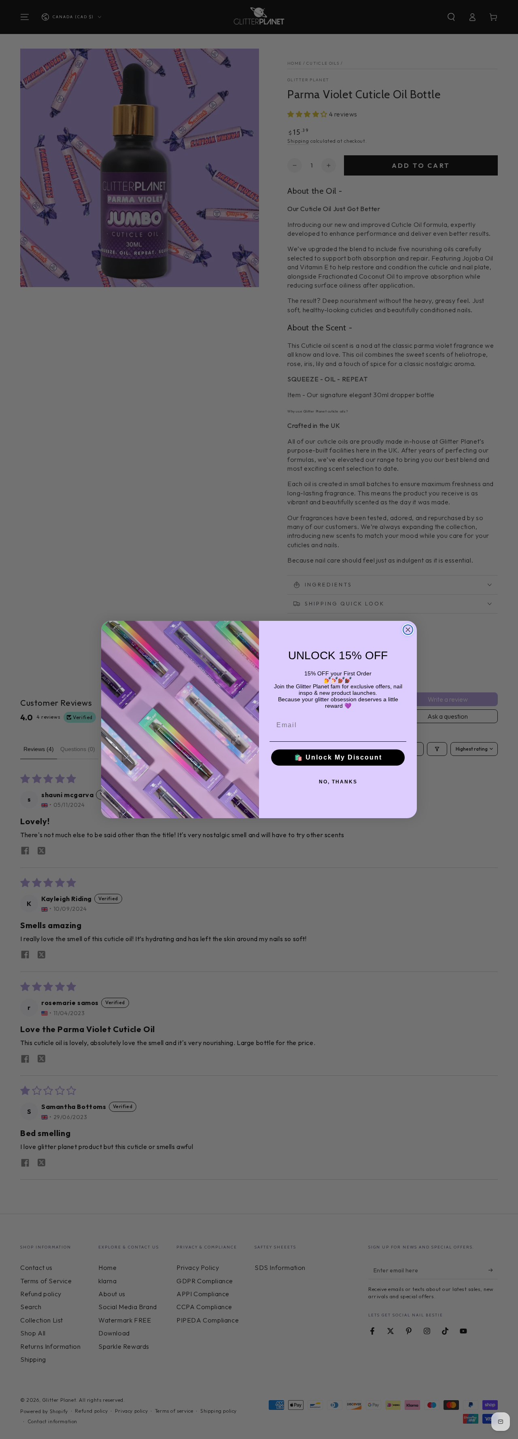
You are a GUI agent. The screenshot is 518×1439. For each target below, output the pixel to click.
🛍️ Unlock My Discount (338, 757)
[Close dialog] (408, 630)
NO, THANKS (338, 782)
